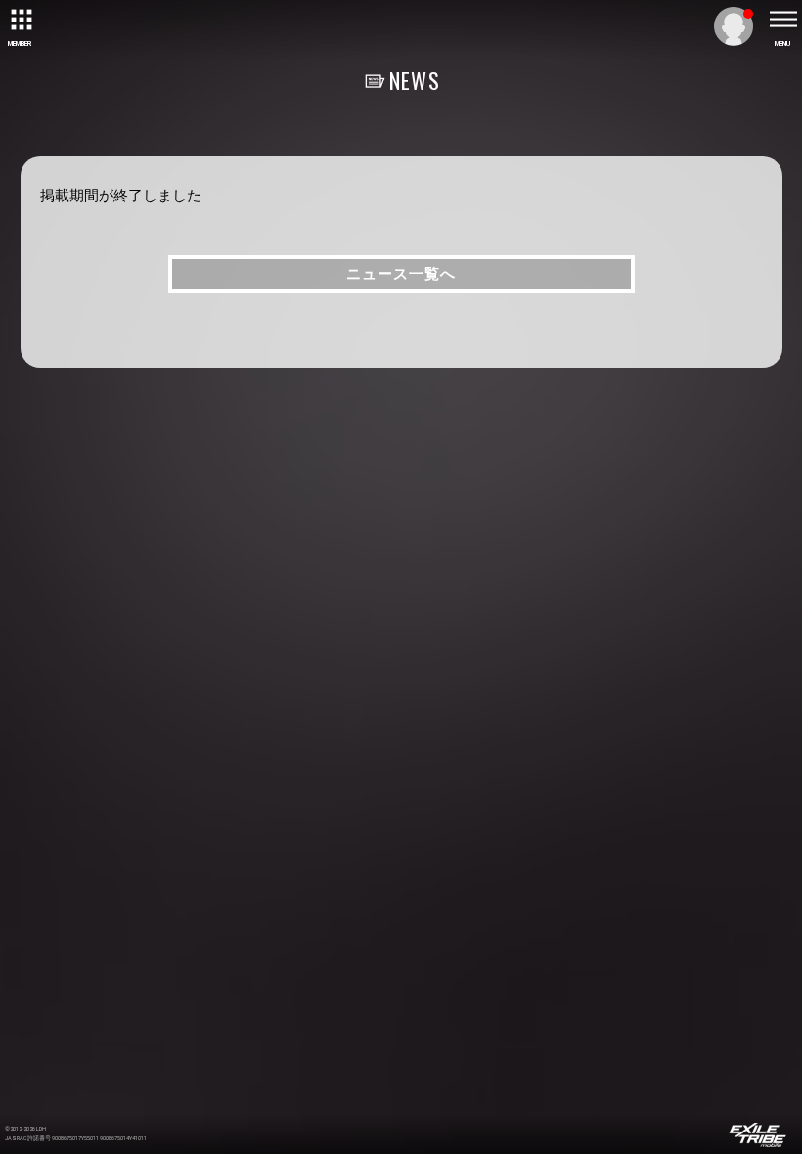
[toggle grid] (19, 19)
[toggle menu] (782, 19)
